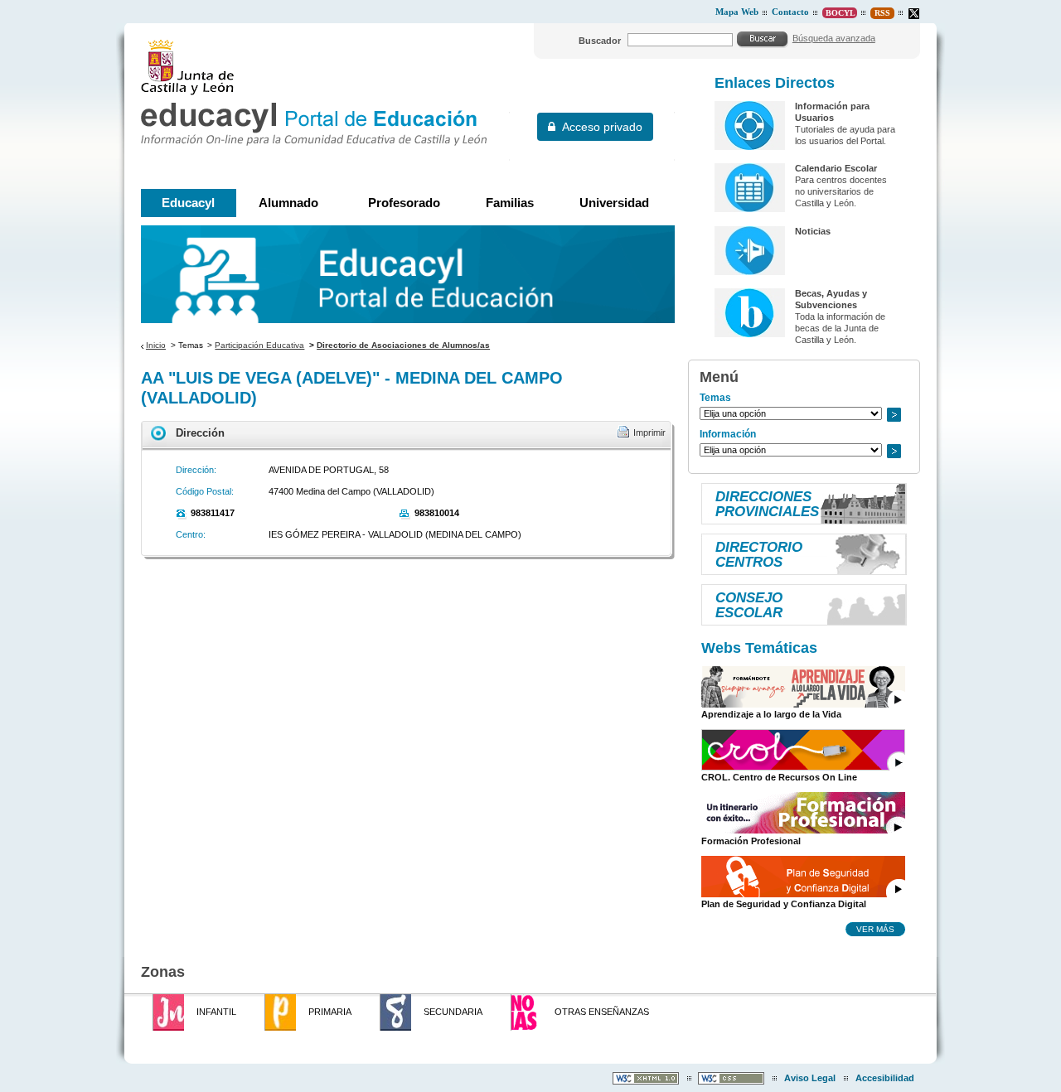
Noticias (813, 231)
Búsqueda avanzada (833, 38)
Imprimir (649, 432)
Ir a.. (893, 415)
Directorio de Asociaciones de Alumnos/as (403, 345)
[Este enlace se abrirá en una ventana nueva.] (914, 13)
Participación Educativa (259, 345)
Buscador (600, 41)
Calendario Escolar (836, 168)
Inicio (156, 345)
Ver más (875, 929)
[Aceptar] (762, 39)
